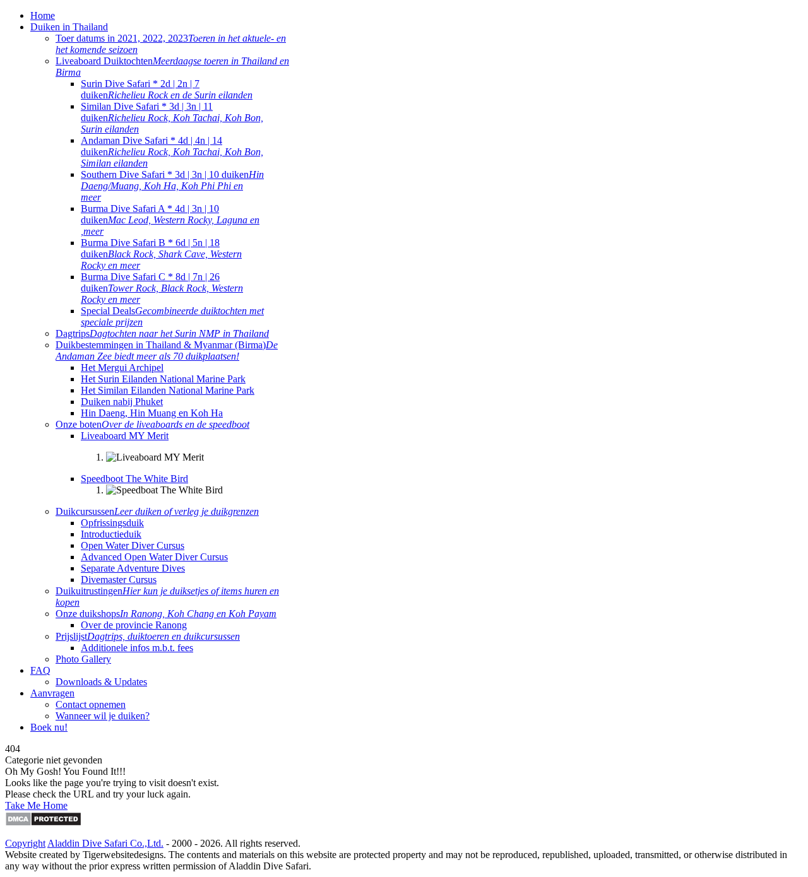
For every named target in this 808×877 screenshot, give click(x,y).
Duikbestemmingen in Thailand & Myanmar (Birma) (167, 350)
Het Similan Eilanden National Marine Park (167, 390)
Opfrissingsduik (112, 522)
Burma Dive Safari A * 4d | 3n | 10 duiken (170, 220)
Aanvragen (52, 693)
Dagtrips (162, 333)
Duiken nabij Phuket (122, 401)
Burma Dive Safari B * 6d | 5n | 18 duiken (161, 254)
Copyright (25, 843)
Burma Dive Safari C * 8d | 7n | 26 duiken (162, 288)
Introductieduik (111, 534)
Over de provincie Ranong (134, 625)
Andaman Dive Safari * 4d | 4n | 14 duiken (172, 151)
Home (42, 15)
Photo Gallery (83, 659)
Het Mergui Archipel (122, 367)
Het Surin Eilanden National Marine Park (163, 379)
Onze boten (152, 424)
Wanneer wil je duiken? (103, 715)
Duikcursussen (157, 511)
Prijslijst (148, 636)
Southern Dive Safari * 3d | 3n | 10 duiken (172, 186)
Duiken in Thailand (69, 26)
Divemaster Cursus (119, 579)
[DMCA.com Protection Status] (43, 823)
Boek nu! (49, 727)
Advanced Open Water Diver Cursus (154, 556)
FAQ (40, 670)
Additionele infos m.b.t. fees (137, 647)
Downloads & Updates (101, 681)
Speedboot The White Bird (134, 478)
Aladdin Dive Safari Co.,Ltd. (105, 843)
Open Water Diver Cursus (132, 545)
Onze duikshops (166, 613)
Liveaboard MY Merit (125, 435)
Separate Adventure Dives (133, 568)
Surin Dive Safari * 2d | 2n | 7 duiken (166, 89)
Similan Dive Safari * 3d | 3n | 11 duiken (172, 117)
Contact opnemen (91, 704)
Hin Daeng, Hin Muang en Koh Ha (152, 413)
